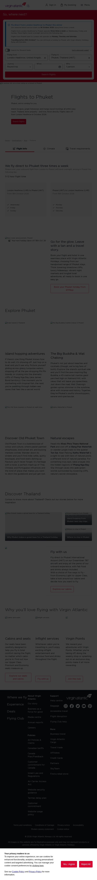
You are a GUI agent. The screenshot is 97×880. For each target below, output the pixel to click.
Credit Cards (56, 758)
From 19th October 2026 (63, 194)
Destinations (17, 140)
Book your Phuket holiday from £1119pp (70, 288)
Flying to (55, 55)
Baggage (54, 706)
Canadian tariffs (36, 748)
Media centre (34, 717)
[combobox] (26, 58)
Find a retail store (59, 774)
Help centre (56, 701)
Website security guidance (36, 791)
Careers (32, 728)
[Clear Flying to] (89, 57)
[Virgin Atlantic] (19, 5)
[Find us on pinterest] (90, 706)
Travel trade (56, 748)
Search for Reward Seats (21, 50)
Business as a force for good (35, 710)
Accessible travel (59, 711)
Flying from (12, 55)
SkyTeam (55, 769)
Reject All (85, 864)
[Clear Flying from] (45, 57)
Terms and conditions (22, 825)
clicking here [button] (38, 866)
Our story (32, 704)
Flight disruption (58, 716)
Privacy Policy (35, 872)
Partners (54, 763)
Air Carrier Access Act (37, 782)
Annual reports (35, 722)
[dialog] (48, 864)
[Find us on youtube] (84, 706)
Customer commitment (34, 804)
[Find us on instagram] (66, 706)
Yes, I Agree (69, 864)
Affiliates (55, 753)
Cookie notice (63, 829)
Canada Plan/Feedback (35, 755)
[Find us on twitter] (78, 706)
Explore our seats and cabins (18, 677)
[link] (17, 697)
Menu (87, 5)
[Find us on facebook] (72, 706)
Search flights (49, 75)
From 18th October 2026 (18, 194)
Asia (25, 140)
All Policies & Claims (34, 741)
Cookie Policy (18, 872)
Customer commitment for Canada (36, 765)
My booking (70, 5)
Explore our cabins (62, 589)
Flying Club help (58, 722)
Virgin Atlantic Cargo (57, 740)
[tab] (19, 149)
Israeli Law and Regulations (35, 774)
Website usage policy (35, 813)
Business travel (58, 734)
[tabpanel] (48, 186)
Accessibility (78, 825)
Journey (10, 64)
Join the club (74, 679)
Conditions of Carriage (44, 825)
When (39, 64)
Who (68, 64)
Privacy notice (63, 825)
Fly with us (43, 679)
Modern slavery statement (42, 829)
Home (7, 140)
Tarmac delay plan (37, 798)
